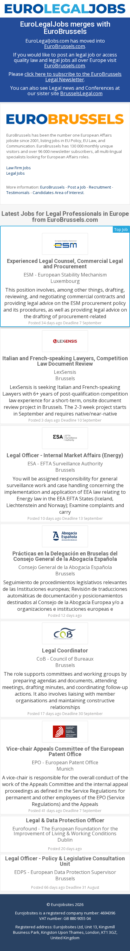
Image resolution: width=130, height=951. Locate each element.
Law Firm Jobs (18, 167)
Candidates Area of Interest (58, 192)
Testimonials (18, 192)
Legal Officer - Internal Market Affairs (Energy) (65, 455)
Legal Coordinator (65, 650)
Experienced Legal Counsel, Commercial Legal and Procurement (65, 264)
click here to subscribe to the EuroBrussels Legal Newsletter (73, 77)
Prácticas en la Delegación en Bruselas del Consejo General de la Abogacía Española (65, 556)
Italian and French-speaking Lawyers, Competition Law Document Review (65, 361)
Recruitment (100, 187)
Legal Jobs (15, 173)
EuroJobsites (62, 904)
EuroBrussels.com (64, 46)
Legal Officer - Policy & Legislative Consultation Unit (65, 861)
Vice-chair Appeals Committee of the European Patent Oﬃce (65, 751)
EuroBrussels (52, 187)
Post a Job (77, 187)
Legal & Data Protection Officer (65, 820)
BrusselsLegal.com (81, 93)
